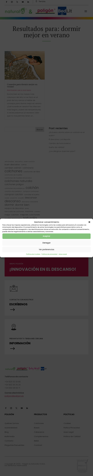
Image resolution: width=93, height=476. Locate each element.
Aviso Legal (63, 254)
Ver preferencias (46, 249)
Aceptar (46, 236)
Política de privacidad (49, 254)
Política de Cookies (33, 254)
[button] (89, 222)
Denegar (47, 243)
